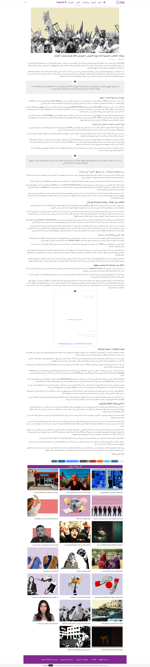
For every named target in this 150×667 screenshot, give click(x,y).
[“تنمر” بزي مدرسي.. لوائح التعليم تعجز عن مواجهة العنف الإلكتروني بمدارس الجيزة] (75, 637)
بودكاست (85, 2)
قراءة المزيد (45, 665)
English (60, 2)
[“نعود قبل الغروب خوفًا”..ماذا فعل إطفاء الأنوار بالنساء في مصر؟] (107, 637)
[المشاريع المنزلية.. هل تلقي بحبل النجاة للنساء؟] (75, 584)
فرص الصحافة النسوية (49, 659)
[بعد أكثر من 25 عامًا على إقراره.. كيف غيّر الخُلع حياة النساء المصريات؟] (42, 506)
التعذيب (41, 107)
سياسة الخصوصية (66, 659)
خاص (78, 2)
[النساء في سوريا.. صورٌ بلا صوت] (75, 558)
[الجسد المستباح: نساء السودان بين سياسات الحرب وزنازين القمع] (75, 610)
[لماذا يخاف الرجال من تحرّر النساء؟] (42, 558)
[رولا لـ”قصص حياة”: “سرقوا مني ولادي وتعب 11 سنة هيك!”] (42, 610)
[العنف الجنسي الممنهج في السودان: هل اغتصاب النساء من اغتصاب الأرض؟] (107, 506)
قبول (51, 665)
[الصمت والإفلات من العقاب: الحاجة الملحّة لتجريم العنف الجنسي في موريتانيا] (107, 584)
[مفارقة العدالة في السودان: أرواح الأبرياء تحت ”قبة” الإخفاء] (107, 558)
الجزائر (53, 65)
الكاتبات (93, 659)
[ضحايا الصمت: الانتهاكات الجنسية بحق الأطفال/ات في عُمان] (107, 532)
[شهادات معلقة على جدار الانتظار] (75, 506)
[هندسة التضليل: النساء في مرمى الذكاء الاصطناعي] (107, 479)
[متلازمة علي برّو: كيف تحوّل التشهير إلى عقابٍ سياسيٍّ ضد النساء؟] (42, 532)
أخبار (99, 2)
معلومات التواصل (82, 659)
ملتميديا (71, 2)
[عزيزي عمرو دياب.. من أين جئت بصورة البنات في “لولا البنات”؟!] (75, 479)
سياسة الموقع (104, 659)
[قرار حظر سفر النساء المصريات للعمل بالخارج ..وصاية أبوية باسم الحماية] (42, 584)
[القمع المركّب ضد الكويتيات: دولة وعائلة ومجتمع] (107, 610)
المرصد (93, 2)
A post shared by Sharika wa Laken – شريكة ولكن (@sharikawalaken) (75, 343)
